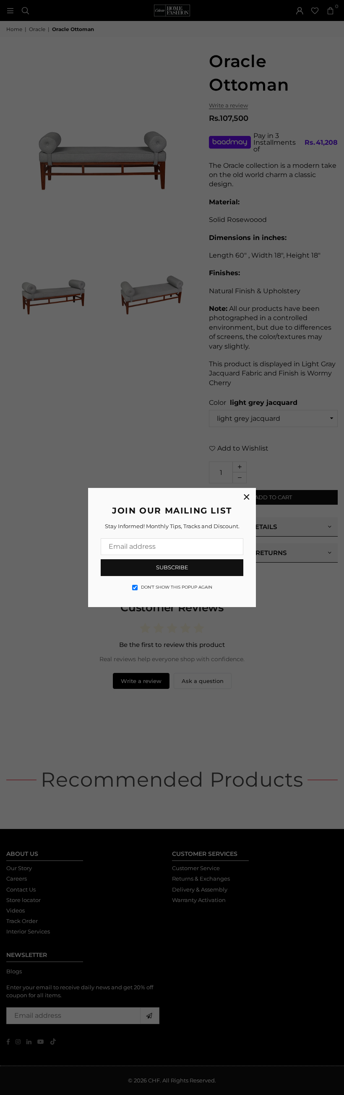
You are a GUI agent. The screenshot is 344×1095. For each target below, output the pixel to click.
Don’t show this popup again (176, 587)
